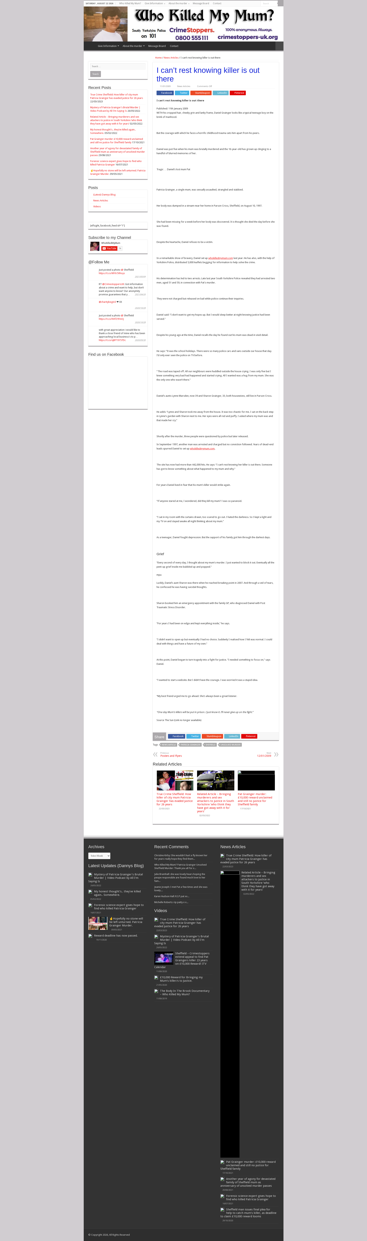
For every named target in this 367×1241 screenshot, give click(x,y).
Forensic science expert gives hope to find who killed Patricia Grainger (119, 906)
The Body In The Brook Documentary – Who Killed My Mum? (184, 992)
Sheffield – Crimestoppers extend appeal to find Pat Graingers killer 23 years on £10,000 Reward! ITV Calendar (181, 960)
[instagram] (257, 3)
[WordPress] (254, 3)
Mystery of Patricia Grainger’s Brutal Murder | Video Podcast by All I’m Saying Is (115, 878)
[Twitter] (243, 3)
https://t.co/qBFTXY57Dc (112, 340)
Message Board (201, 3)
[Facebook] (239, 3)
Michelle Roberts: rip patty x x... (171, 902)
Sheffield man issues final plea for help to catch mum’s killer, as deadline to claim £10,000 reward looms (248, 1213)
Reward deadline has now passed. (116, 935)
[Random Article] (279, 46)
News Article (169, 745)
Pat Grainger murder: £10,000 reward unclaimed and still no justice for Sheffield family (255, 799)
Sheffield (210, 745)
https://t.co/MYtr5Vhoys (112, 273)
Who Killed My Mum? (130, 3)
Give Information (154, 3)
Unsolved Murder (230, 745)
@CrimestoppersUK (113, 284)
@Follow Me (98, 262)
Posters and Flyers (171, 754)
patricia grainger (190, 745)
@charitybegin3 (107, 301)
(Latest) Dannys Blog (104, 194)
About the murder (178, 3)
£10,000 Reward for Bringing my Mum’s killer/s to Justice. (181, 979)
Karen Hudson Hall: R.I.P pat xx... (171, 896)
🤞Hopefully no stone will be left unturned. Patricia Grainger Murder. (126, 922)
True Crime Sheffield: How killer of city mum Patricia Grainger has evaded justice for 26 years (175, 799)
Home (158, 57)
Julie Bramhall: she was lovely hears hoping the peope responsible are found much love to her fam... (179, 877)
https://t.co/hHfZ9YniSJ (111, 318)
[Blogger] (250, 3)
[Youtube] (246, 3)
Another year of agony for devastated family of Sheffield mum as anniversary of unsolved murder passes (117, 152)
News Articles (171, 57)
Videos (97, 206)
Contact (217, 3)
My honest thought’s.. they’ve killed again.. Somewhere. (117, 893)
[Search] (280, 3)
